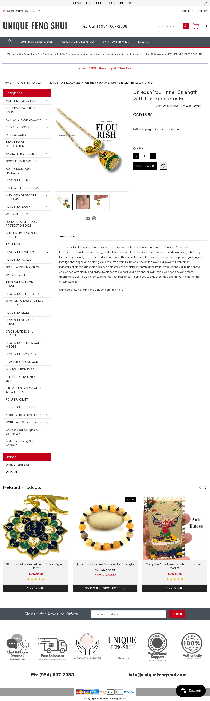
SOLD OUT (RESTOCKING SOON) (105, 588)
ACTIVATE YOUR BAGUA (23, 119)
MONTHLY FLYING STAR (78, 42)
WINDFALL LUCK (17, 214)
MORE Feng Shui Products (24, 422)
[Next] (206, 487)
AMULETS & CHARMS (20, 153)
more (142, 42)
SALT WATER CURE (116, 42)
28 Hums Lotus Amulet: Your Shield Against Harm (35, 566)
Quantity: (138, 148)
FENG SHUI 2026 (17, 206)
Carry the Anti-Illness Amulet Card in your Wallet (175, 566)
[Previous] (200, 487)
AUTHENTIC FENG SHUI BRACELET (22, 235)
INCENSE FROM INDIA (20, 369)
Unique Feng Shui (17, 464)
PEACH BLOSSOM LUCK (22, 362)
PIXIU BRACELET (17, 399)
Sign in (186, 11)
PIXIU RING (13, 244)
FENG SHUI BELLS (18, 312)
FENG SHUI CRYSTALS (21, 354)
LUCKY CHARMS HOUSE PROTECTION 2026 (22, 223)
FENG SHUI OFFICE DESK (22, 294)
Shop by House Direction (23, 415)
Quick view (35, 540)
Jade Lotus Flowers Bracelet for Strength (105, 564)
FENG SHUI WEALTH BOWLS (19, 284)
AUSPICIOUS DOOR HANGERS (19, 170)
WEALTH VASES (17, 275)
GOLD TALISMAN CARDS (22, 267)
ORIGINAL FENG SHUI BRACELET (20, 333)
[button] (17, 646)
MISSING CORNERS (18, 135)
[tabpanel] (36, 543)
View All (12, 472)
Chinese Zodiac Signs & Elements (22, 431)
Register (201, 11)
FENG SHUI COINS (18, 180)
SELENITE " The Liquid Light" (20, 378)
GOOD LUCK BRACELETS (22, 161)
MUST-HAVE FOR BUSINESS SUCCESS (24, 303)
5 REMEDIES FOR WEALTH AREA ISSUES (23, 390)
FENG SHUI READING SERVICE (20, 322)
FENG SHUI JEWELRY (20, 252)
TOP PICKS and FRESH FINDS (21, 110)
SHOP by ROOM (17, 127)
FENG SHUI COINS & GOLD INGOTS (24, 344)
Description (66, 236)
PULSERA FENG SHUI (20, 407)
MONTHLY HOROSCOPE (37, 42)
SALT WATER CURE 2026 (22, 188)
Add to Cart (36, 588)
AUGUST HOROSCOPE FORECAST (21, 197)
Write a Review (191, 105)
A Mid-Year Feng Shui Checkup (20, 443)
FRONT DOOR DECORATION (15, 144)
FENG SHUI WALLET (19, 259)
